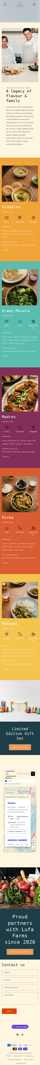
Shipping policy (21, 1063)
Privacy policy (18, 1056)
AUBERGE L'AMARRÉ (17, 840)
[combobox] (23, 774)
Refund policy (29, 1056)
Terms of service (29, 1060)
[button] (5, 4)
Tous (10, 781)
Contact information (14, 1060)
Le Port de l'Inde (18, 1053)
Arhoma (11, 803)
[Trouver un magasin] (33, 774)
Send (9, 1011)
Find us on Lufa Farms (20, 952)
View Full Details (20, 747)
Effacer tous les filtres (12, 784)
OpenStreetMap (26, 851)
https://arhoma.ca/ (22, 817)
